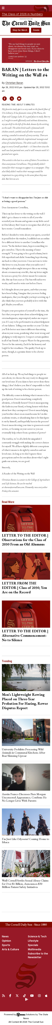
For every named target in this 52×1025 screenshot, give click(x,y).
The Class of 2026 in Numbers (22, 14)
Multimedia (34, 949)
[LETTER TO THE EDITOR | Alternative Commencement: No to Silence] (26, 614)
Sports (6, 945)
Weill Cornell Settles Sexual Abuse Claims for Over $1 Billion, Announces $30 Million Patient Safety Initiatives (25, 884)
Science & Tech (37, 936)
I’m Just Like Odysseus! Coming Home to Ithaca (25, 840)
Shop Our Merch (20, 30)
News (5, 936)
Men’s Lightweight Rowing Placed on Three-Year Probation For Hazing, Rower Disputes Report (25, 701)
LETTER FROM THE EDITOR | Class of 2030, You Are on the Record (24, 587)
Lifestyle (33, 940)
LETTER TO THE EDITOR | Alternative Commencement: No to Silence (25, 635)
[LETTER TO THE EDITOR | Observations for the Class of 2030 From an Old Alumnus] (26, 518)
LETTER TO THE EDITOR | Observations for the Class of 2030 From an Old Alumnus (25, 539)
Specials (33, 945)
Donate (36, 30)
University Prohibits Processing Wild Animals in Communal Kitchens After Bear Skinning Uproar (23, 752)
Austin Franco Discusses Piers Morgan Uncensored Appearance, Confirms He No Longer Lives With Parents (24, 797)
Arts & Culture (10, 949)
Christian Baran (14, 82)
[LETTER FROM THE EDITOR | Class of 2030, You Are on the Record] (26, 566)
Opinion (6, 940)
